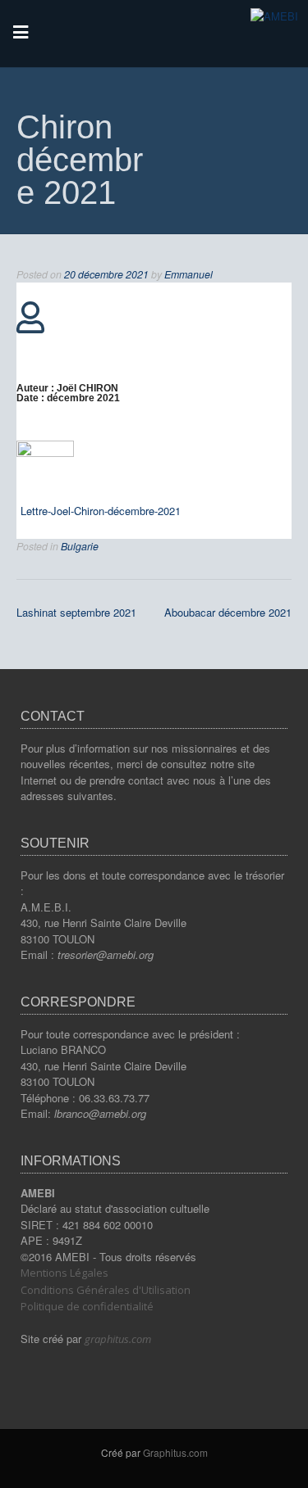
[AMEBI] (274, 16)
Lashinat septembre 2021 (76, 612)
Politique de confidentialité (87, 1306)
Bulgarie (80, 546)
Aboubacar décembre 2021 (228, 612)
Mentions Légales (64, 1272)
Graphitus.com (175, 1452)
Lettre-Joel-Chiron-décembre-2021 (101, 510)
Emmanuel (188, 274)
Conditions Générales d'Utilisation (106, 1289)
